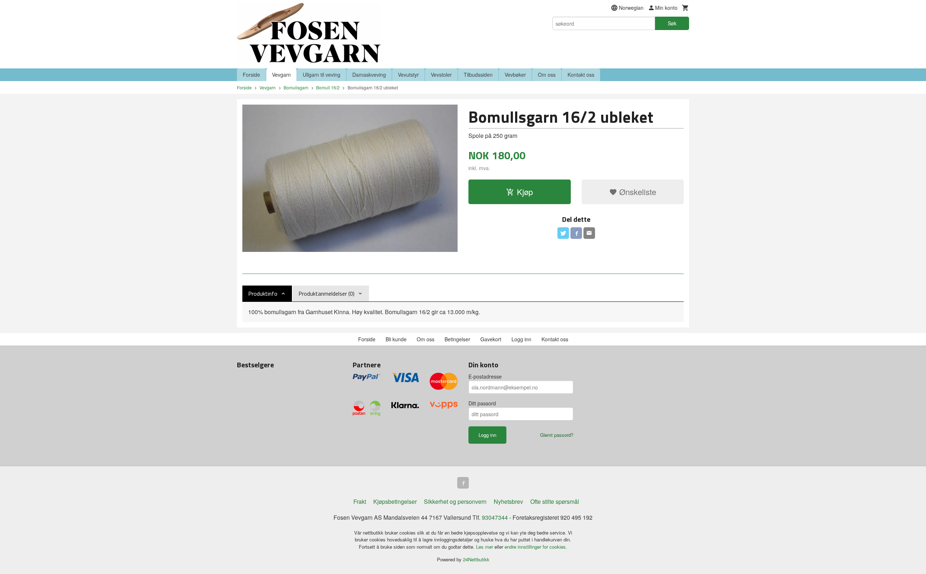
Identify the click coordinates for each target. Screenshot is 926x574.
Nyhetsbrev (508, 501)
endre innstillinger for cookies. (536, 546)
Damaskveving (369, 74)
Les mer (485, 546)
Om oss (547, 74)
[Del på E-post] (589, 233)
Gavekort (490, 339)
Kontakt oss (581, 74)
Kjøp (525, 191)
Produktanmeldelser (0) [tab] (326, 293)
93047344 (495, 517)
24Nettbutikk (476, 559)
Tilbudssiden (478, 74)
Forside (251, 74)
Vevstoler (441, 74)
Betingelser (457, 339)
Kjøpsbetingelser (395, 501)
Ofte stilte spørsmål (554, 501)
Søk (672, 23)
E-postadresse (485, 376)
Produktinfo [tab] (262, 293)
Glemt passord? (556, 434)
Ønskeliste (636, 191)
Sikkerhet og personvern (455, 501)
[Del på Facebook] (576, 233)
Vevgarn (281, 74)
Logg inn (521, 339)
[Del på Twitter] (563, 233)
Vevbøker (515, 74)
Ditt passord (482, 403)
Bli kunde (396, 339)
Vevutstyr (408, 74)
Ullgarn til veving (321, 74)
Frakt (359, 501)
